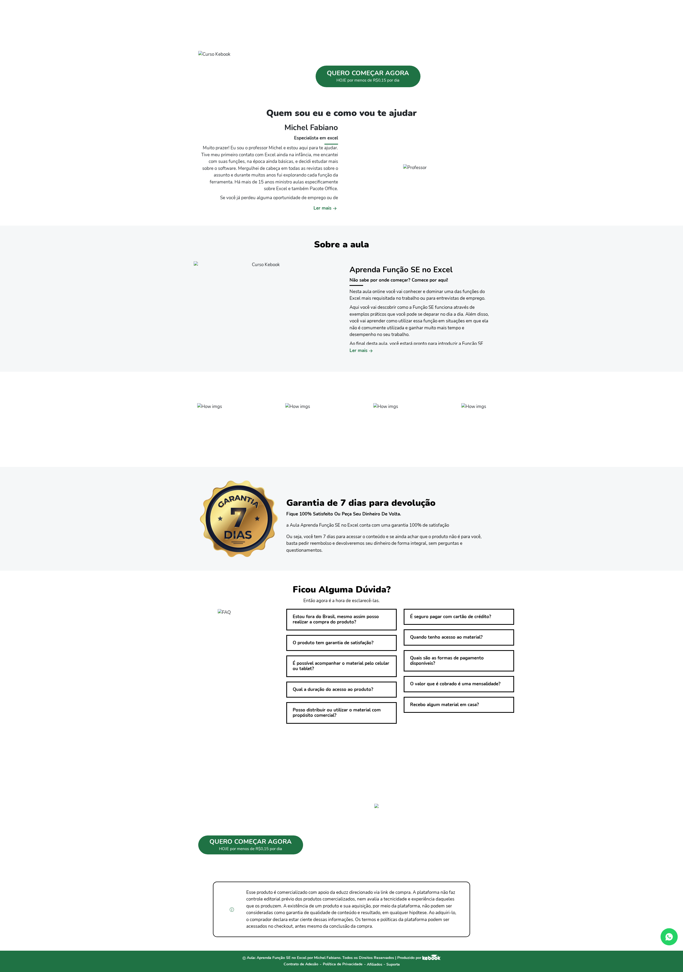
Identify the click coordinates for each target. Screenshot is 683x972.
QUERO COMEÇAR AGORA (368, 76)
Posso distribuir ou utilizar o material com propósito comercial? (337, 712)
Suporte (393, 964)
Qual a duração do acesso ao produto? (333, 689)
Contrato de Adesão (301, 964)
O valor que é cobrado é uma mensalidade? (455, 684)
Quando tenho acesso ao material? (446, 637)
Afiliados (375, 964)
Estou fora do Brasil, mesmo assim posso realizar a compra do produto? (336, 619)
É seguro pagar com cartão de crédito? (450, 617)
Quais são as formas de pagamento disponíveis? (447, 660)
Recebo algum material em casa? (444, 705)
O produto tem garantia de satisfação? (333, 643)
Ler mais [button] (322, 208)
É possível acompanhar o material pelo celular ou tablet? (341, 666)
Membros (440, 11)
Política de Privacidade (343, 964)
